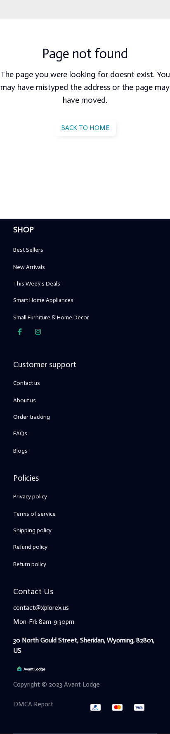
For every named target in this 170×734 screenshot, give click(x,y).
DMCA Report (33, 704)
